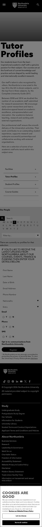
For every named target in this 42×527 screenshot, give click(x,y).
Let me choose (21, 516)
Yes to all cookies (21, 522)
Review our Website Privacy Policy (21, 511)
